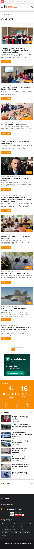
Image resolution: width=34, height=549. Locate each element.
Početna (4, 14)
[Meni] (2, 7)
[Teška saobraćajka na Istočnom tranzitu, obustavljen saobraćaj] (6, 435)
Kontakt (4, 502)
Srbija (15, 532)
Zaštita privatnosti (7, 504)
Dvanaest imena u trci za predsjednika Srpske (20, 457)
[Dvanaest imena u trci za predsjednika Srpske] (6, 459)
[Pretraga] (32, 7)
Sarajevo (4, 532)
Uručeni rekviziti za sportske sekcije (14, 124)
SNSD (10, 532)
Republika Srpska (6, 529)
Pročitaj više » (6, 61)
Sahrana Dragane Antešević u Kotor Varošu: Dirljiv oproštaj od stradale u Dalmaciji (21, 426)
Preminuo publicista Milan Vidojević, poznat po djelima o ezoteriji (22, 418)
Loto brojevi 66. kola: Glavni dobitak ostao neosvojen (21, 465)
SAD (18, 529)
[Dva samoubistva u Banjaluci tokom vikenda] (6, 443)
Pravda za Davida (17, 526)
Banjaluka (4, 523)
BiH (10, 523)
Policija (29, 523)
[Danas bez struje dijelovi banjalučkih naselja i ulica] (6, 474)
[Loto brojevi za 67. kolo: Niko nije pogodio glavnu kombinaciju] (6, 451)
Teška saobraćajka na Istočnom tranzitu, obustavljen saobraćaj (22, 434)
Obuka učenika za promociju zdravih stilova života (15, 142)
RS (14, 529)
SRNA (21, 532)
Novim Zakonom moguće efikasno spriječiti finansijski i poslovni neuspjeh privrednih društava (16, 199)
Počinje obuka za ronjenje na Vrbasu (15, 273)
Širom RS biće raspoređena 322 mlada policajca (16, 179)
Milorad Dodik (17, 523)
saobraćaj (24, 529)
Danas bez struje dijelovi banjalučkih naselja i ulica (20, 473)
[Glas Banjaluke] (10, 7)
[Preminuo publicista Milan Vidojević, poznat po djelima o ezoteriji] (6, 418)
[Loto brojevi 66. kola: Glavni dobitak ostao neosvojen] (6, 467)
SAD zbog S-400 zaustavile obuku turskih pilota (14, 310)
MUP (24, 523)
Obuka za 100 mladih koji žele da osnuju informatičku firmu (16, 88)
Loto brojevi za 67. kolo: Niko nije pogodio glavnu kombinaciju (21, 450)
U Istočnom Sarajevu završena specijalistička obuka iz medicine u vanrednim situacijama (14, 50)
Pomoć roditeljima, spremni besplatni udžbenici (15, 237)
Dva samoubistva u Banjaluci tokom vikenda (21, 442)
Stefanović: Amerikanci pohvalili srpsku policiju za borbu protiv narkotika (16, 328)
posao (9, 526)
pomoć (4, 526)
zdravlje (4, 535)
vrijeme (27, 532)
